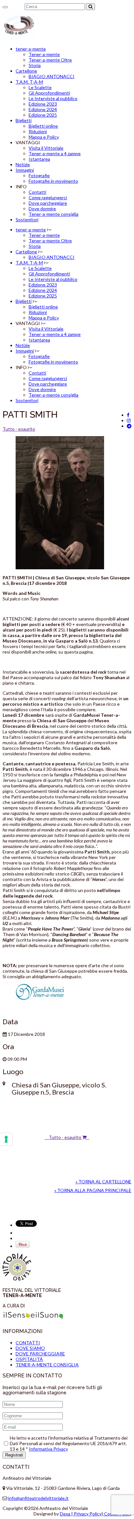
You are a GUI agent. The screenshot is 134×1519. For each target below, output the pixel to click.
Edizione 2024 (43, 109)
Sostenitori (27, 219)
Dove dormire (42, 208)
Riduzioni (38, 131)
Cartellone (26, 71)
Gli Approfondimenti (49, 93)
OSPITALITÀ (29, 1359)
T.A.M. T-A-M (29, 82)
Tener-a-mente (44, 54)
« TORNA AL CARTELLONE (103, 1181)
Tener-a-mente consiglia (53, 214)
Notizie (23, 164)
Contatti (37, 192)
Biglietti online (43, 126)
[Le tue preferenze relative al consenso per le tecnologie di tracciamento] (6, 1139)
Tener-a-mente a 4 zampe (55, 153)
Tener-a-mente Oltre (50, 60)
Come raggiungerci (48, 197)
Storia (35, 65)
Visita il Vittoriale (46, 148)
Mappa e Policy (44, 137)
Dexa (65, 1513)
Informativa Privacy (48, 1449)
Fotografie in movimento (53, 181)
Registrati (14, 1455)
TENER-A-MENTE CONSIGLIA (47, 1364)
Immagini (25, 170)
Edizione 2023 (43, 104)
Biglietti (24, 120)
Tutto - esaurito (19, 429)
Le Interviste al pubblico (53, 98)
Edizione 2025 (43, 115)
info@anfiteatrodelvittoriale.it (38, 1498)
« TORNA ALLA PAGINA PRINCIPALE (92, 1190)
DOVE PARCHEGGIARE (40, 1353)
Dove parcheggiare (48, 203)
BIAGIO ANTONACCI (51, 76)
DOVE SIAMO (30, 1348)
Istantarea (39, 159)
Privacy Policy (87, 1513)
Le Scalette (40, 87)
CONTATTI (28, 1342)
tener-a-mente (31, 49)
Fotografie (39, 175)
